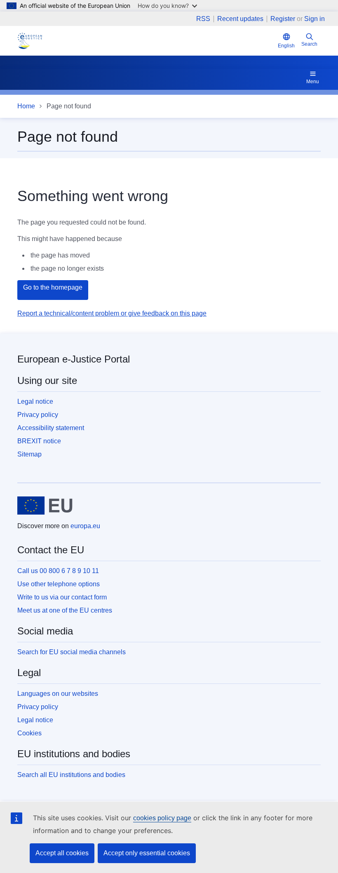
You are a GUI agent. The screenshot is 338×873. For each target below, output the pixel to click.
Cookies (29, 733)
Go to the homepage (52, 287)
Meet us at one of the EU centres (64, 610)
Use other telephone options (58, 583)
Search (309, 44)
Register (282, 18)
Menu (312, 81)
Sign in (314, 18)
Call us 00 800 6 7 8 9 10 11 (58, 570)
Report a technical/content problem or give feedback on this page (112, 313)
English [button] (286, 46)
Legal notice (35, 401)
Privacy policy (37, 414)
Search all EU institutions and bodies (71, 774)
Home (26, 106)
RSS (203, 19)
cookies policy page (162, 818)
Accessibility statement (50, 427)
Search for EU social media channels (71, 651)
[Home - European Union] (45, 505)
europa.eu (85, 525)
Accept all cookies (62, 853)
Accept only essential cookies (146, 853)
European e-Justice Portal (73, 359)
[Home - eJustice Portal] (29, 41)
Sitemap (29, 454)
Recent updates (240, 19)
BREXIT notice (39, 441)
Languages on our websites (57, 693)
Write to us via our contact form (62, 597)
